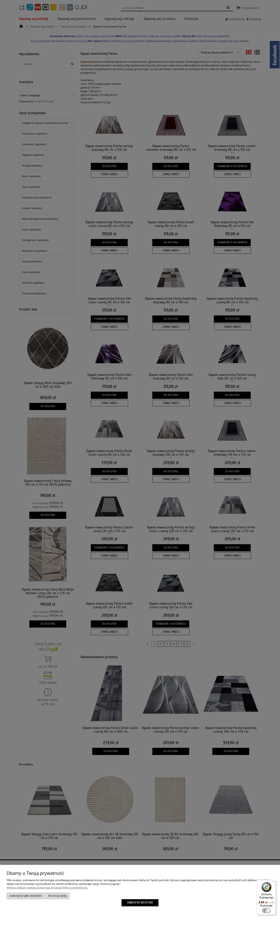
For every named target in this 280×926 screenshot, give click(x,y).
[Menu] (273, 882)
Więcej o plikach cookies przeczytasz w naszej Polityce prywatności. (47, 887)
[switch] (266, 910)
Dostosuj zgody (57, 896)
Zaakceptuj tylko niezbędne (25, 896)
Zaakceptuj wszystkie (140, 902)
